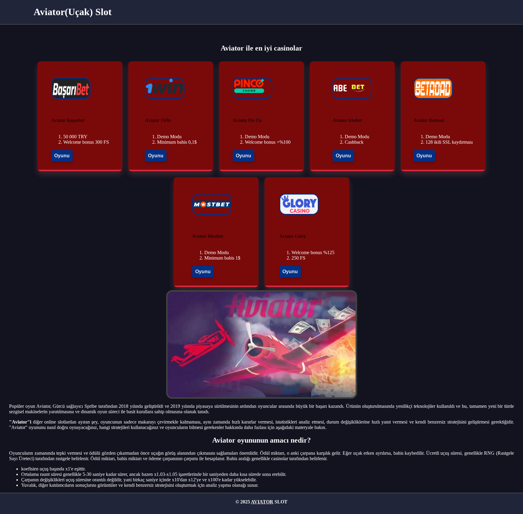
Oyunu (62, 155)
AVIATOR (262, 501)
